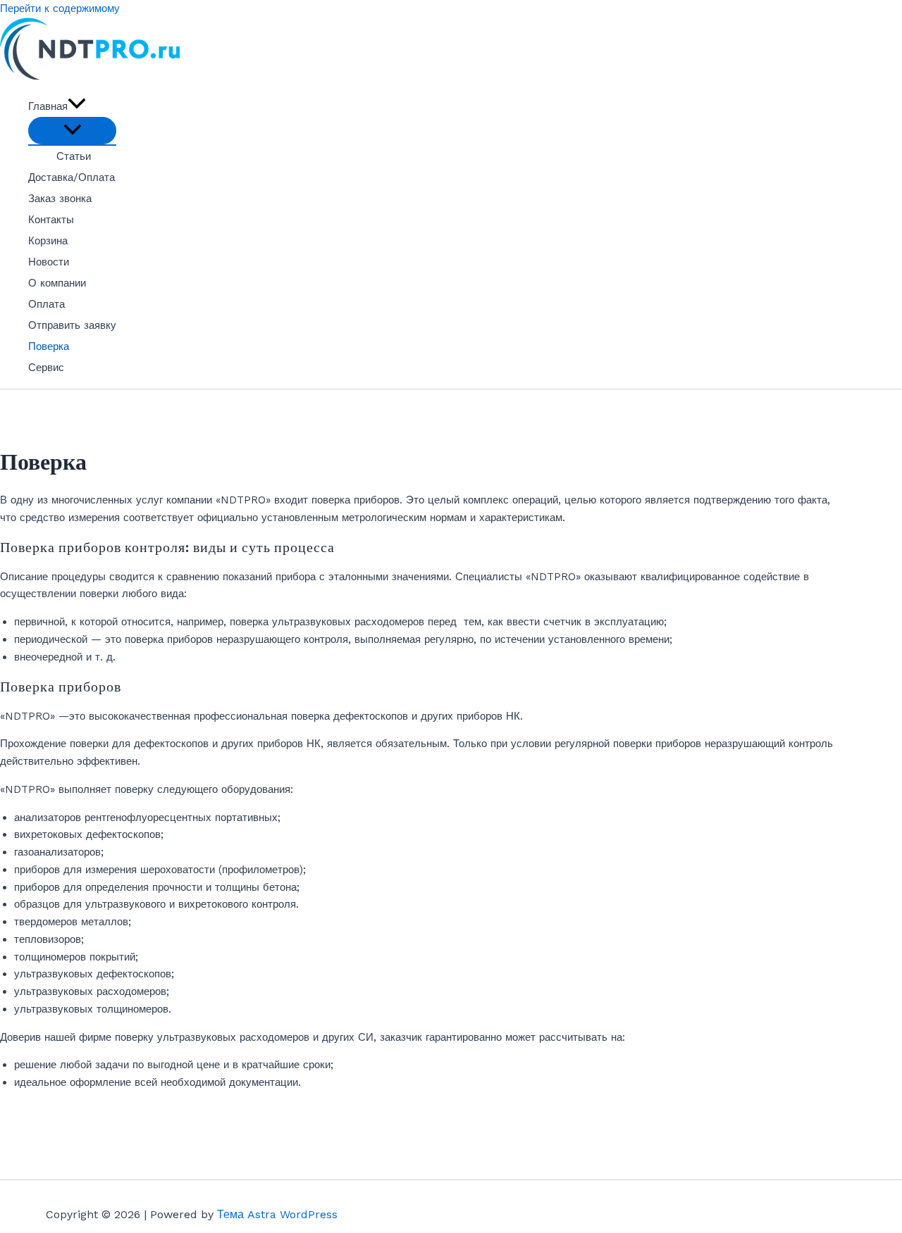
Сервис (46, 367)
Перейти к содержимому (60, 8)
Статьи (73, 156)
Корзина (48, 240)
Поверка (48, 346)
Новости (48, 262)
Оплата (46, 304)
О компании (57, 283)
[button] (77, 106)
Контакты (51, 219)
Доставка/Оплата (71, 177)
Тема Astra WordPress (277, 1214)
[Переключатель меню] (72, 130)
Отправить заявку (72, 325)
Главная (48, 106)
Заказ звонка (60, 198)
